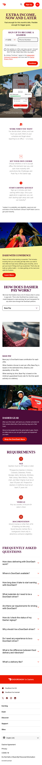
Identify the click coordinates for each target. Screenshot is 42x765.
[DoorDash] (4, 4)
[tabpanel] (21, 350)
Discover (5, 718)
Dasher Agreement (9, 744)
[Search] (21, 4)
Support (5, 724)
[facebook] (7, 699)
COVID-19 (5, 753)
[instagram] (11, 699)
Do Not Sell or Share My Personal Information (18, 757)
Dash (4, 712)
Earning (5, 706)
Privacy (4, 749)
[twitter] (3, 699)
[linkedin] (15, 699)
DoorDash (9, 760)
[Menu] (37, 4)
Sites (4, 729)
